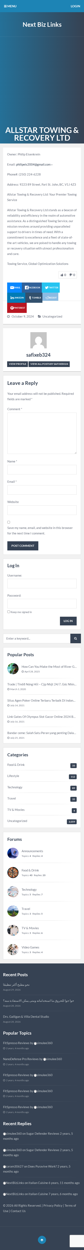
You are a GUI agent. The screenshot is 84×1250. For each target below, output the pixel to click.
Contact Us (18, 1211)
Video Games (30, 947)
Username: (14, 575)
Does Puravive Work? (42, 1166)
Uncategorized (52, 316)
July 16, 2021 (17, 721)
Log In (68, 621)
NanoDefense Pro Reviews (21, 1059)
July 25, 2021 (17, 737)
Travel (11, 798)
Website (13, 502)
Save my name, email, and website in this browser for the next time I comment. (40, 530)
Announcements (32, 851)
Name (12, 461)
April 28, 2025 (32, 671)
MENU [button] (12, 6)
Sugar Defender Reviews (42, 1133)
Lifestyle (13, 776)
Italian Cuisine (38, 1183)
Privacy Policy (52, 1205)
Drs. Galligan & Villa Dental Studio (26, 1016)
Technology (14, 787)
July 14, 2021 (17, 705)
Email (12, 481)
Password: (14, 595)
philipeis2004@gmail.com (33, 164)
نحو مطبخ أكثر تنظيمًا (16, 984)
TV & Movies (16, 809)
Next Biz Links (42, 24)
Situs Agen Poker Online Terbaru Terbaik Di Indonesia (43, 700)
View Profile (17, 363)
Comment (14, 409)
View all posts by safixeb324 (49, 363)
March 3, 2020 (18, 689)
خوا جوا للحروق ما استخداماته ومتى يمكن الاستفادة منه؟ (38, 1000)
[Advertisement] (42, 80)
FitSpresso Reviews (16, 1043)
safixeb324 (38, 355)
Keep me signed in (21, 612)
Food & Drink (16, 764)
